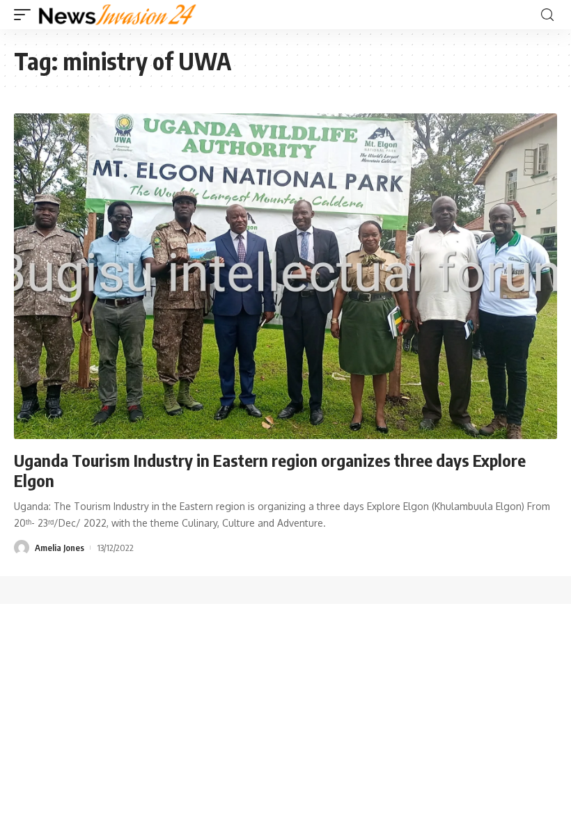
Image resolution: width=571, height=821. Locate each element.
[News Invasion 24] (118, 14)
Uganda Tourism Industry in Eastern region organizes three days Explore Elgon (270, 470)
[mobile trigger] (26, 14)
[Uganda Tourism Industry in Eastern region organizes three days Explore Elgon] (285, 276)
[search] (547, 15)
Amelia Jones (59, 547)
